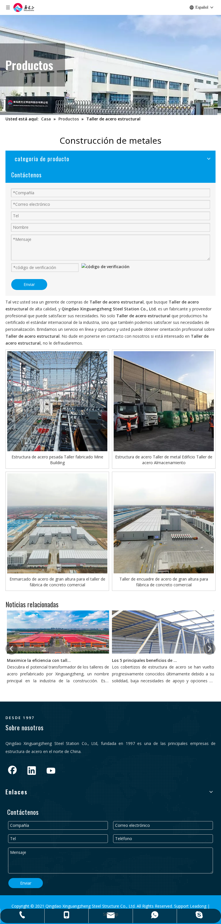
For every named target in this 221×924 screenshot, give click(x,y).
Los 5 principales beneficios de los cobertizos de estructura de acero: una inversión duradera (144, 660)
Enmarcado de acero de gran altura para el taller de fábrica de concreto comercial (57, 581)
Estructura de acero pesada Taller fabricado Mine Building (57, 459)
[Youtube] (51, 771)
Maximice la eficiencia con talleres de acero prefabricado (39, 660)
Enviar (29, 284)
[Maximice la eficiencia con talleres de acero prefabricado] (58, 653)
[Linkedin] (32, 771)
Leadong (198, 906)
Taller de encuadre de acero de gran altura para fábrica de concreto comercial (163, 581)
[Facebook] (12, 771)
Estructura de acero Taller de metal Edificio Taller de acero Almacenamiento (163, 459)
